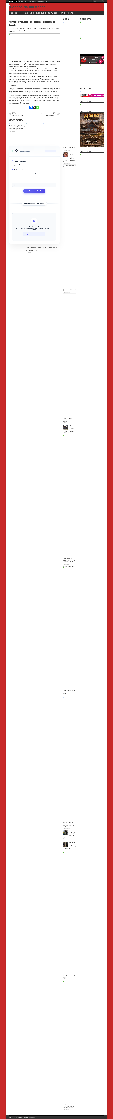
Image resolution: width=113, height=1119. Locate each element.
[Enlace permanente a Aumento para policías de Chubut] (51, 122)
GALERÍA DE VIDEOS (41, 13)
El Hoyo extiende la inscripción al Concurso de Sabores (69, 420)
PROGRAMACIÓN (52, 13)
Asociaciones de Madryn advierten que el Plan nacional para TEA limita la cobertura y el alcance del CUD (17, 127)
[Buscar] (103, 1)
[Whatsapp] (37, 107)
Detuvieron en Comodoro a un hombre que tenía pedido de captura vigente (69, 845)
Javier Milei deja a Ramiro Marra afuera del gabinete (47, 114)
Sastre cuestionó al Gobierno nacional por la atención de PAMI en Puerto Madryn (34, 249)
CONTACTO (70, 13)
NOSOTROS (62, 13)
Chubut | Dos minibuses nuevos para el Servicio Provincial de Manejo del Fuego (21, 114)
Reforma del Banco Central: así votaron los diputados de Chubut (33, 1)
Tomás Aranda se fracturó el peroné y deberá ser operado (69, 692)
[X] (34, 107)
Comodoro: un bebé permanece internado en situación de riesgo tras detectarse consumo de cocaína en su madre (68, 824)
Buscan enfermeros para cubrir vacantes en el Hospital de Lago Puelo (69, 428)
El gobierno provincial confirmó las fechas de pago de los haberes (68, 1106)
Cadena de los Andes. (30, 1117)
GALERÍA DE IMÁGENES (28, 13)
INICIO (11, 13)
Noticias (17, 13)
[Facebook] (31, 107)
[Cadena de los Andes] (27, 7)
